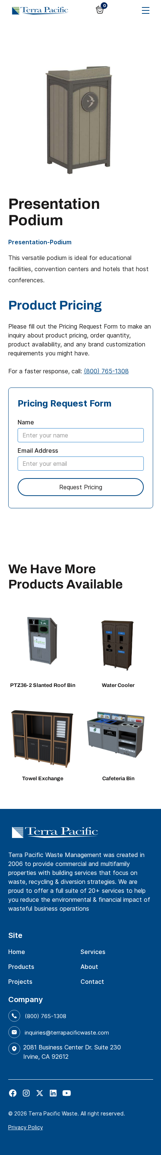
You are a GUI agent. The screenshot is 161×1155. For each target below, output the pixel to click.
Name (26, 422)
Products (21, 966)
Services (92, 951)
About (89, 966)
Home (16, 951)
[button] (101, 9)
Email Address (38, 450)
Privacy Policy (25, 1127)
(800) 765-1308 (106, 371)
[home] (38, 10)
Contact (92, 981)
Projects (20, 981)
